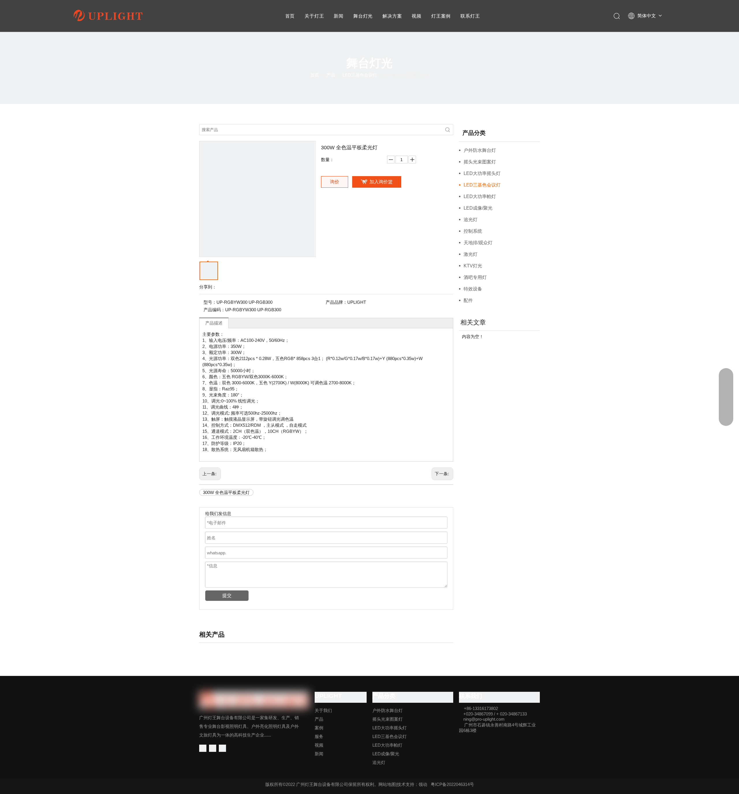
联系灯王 (470, 16)
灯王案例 (441, 16)
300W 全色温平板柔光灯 (226, 492)
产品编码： (214, 309)
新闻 (339, 16)
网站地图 (387, 784)
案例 (319, 727)
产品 (319, 719)
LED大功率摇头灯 (482, 173)
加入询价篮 (381, 181)
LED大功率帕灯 (480, 196)
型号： (210, 302)
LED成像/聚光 (478, 208)
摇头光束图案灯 (480, 161)
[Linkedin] (212, 748)
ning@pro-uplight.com (484, 719)
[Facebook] (202, 748)
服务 (319, 736)
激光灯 (470, 254)
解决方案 (392, 16)
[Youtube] (222, 748)
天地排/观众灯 (478, 242)
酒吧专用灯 (475, 277)
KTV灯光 (473, 265)
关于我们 (323, 710)
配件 (468, 300)
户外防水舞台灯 (480, 150)
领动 (423, 784)
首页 (290, 16)
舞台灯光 (363, 16)
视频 (416, 16)
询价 (334, 181)
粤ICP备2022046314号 (452, 784)
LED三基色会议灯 (482, 184)
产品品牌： (336, 302)
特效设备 (473, 288)
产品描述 (214, 322)
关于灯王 (314, 16)
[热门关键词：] (448, 129)
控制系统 (473, 231)
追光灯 (470, 219)
